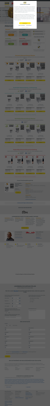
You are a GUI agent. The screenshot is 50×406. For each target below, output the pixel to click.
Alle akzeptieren (25, 23)
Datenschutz (23, 27)
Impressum (26, 27)
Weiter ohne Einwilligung (22, 25)
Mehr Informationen (28, 25)
